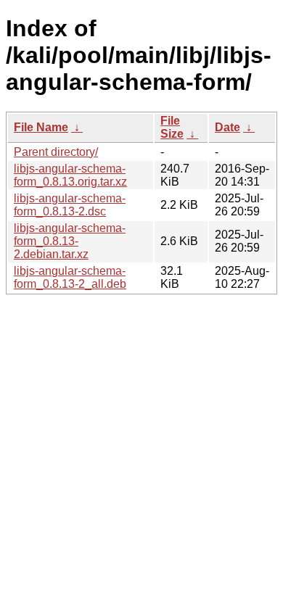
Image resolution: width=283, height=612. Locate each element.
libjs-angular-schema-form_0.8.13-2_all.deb (70, 277)
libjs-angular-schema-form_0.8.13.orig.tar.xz (70, 175)
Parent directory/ (56, 152)
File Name (41, 127)
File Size (172, 127)
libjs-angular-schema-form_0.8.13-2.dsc (70, 205)
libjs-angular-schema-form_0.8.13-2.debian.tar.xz (70, 241)
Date (227, 127)
